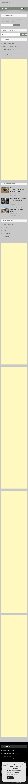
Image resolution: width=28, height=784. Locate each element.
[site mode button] (22, 8)
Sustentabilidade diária (8, 49)
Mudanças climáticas (8, 43)
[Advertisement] (14, 119)
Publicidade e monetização (9, 239)
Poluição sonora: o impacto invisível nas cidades (18, 199)
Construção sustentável (9, 52)
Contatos (5, 227)
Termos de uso (6, 233)
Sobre (4, 230)
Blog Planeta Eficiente (15, 195)
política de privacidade (12, 774)
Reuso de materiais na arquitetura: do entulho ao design (17, 209)
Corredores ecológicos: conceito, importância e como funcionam (17, 189)
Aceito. (10, 777)
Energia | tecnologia (8, 54)
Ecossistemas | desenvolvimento (11, 46)
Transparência (6, 236)
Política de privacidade (8, 224)
